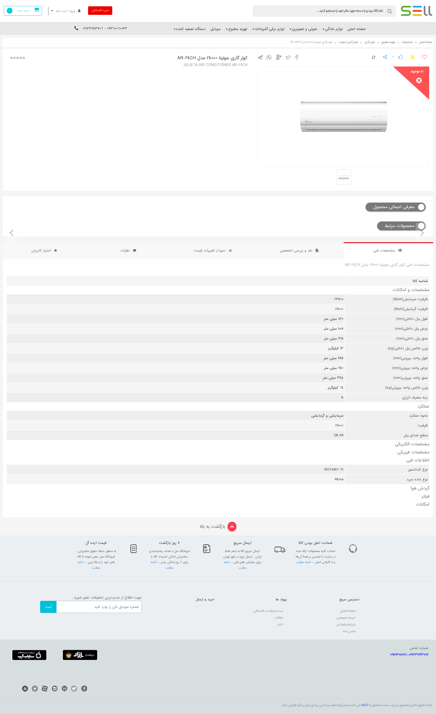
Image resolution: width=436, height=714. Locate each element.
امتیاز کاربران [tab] (41, 250)
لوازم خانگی (334, 29)
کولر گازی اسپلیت (348, 42)
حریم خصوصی (346, 617)
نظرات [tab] (125, 250)
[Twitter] (74, 689)
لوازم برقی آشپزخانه (269, 29)
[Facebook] (84, 689)
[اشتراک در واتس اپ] (270, 57)
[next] (421, 233)
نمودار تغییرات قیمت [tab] (209, 250)
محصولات (407, 42)
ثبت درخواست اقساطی (268, 611)
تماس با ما (349, 631)
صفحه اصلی (356, 29)
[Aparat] (45, 689)
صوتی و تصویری (304, 29)
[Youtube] (25, 689)
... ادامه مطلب (305, 562)
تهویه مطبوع (237, 29)
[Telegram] (35, 689)
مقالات (278, 617)
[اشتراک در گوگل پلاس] (279, 57)
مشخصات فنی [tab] (384, 250)
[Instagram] (54, 689)
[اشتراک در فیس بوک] (298, 57)
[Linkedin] (64, 689)
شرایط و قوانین (346, 624)
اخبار (280, 624)
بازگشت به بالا (212, 526)
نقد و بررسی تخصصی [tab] (296, 250)
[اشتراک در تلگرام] (261, 57)
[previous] (12, 233)
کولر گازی (369, 42)
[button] (65, 11)
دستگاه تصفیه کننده (191, 29)
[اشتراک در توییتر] (289, 57)
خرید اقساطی (100, 10)
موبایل (215, 29)
